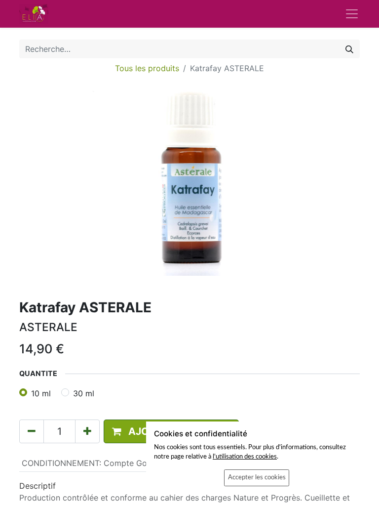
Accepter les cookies (257, 477)
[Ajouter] (87, 431)
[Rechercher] (349, 49)
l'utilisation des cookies (245, 457)
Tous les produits (147, 68)
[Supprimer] (31, 431)
